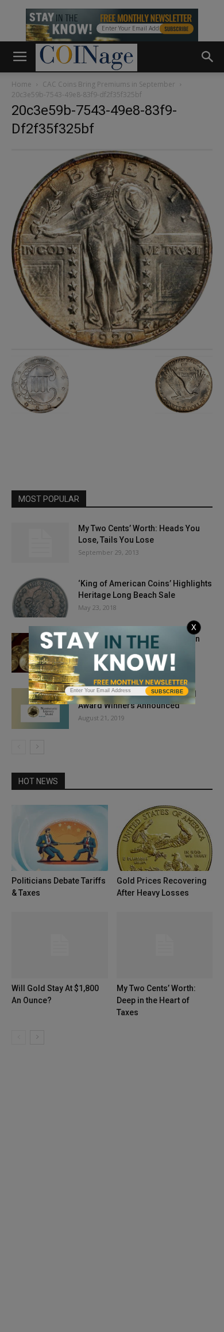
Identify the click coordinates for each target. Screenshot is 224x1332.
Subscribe (167, 691)
